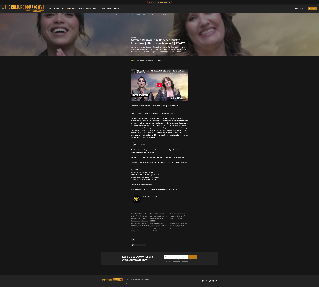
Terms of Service (140, 283)
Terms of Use (185, 261)
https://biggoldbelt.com (165, 162)
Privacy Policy (176, 261)
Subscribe (312, 8)
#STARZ (142, 145)
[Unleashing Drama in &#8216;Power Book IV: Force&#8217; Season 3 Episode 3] (179, 218)
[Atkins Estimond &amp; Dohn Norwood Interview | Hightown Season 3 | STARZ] (159, 218)
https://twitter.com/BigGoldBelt (142, 172)
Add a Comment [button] (139, 245)
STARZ (133, 239)
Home (117, 14)
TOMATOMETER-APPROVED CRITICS (160, 2)
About (102, 283)
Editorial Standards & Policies (153, 283)
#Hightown (135, 145)
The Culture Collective (114, 283)
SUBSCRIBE (142, 190)
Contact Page (124, 283)
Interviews (123, 14)
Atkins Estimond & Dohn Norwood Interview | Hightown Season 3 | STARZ (158, 225)
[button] (3, 9)
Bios (106, 283)
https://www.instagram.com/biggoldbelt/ (145, 177)
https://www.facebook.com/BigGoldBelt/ (145, 175)
